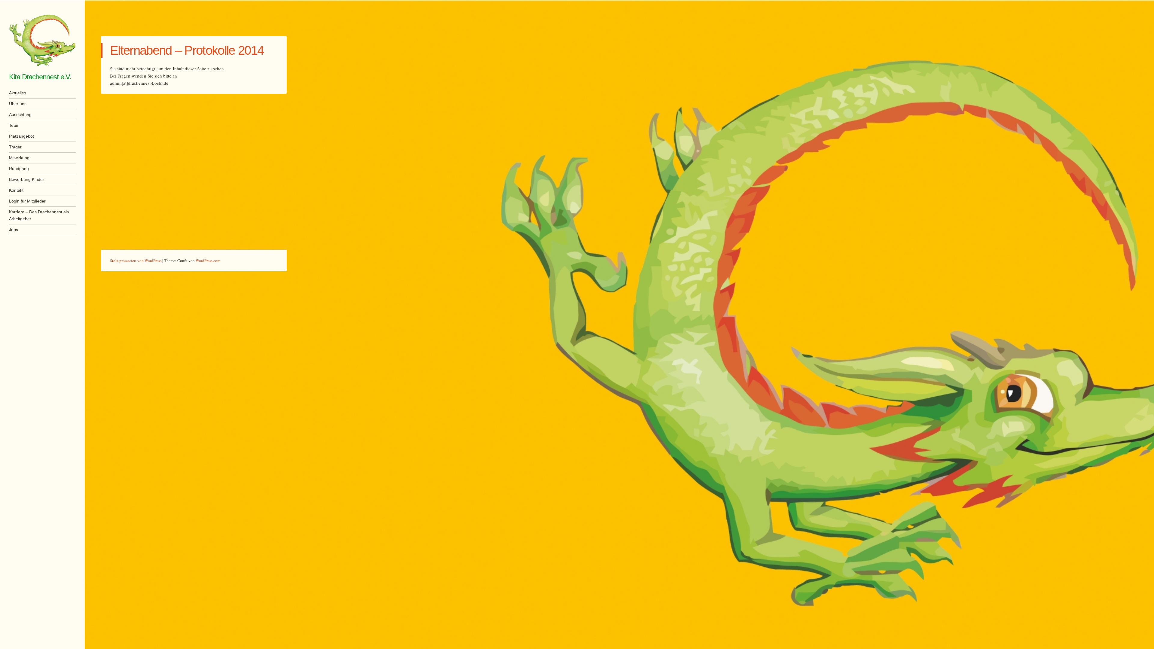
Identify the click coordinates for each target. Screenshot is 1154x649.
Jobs (13, 229)
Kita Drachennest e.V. (40, 77)
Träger (15, 147)
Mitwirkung (19, 157)
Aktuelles (17, 92)
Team (14, 125)
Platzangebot (21, 136)
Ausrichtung (20, 114)
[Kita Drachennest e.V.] (42, 40)
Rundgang (19, 168)
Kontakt (16, 190)
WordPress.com (208, 260)
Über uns (17, 103)
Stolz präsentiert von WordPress (135, 260)
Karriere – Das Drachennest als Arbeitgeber (39, 215)
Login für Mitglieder (27, 201)
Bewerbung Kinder (26, 179)
